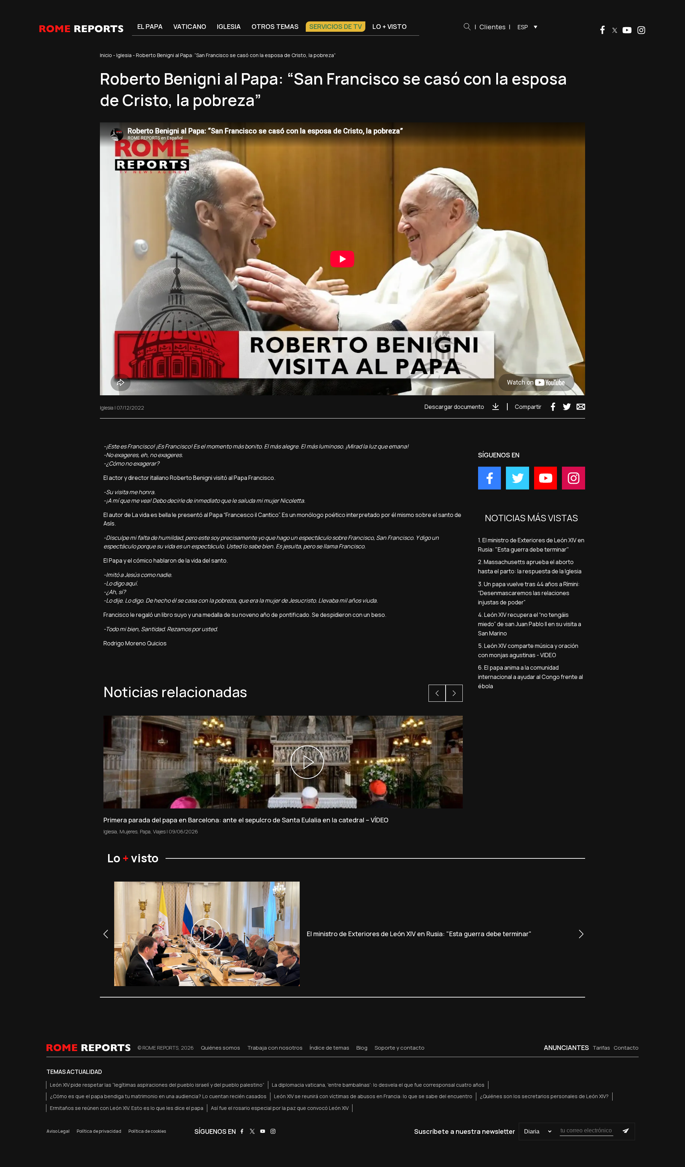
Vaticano (189, 26)
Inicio (106, 55)
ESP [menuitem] (523, 27)
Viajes (159, 831)
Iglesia (229, 26)
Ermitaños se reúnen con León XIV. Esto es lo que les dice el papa (126, 1108)
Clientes (493, 26)
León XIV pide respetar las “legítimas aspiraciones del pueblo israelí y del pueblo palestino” (157, 1084)
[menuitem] (525, 27)
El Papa (150, 26)
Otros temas (275, 26)
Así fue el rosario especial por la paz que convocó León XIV (280, 1108)
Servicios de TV (335, 26)
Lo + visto (389, 26)
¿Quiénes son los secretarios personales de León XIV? (544, 1096)
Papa (145, 831)
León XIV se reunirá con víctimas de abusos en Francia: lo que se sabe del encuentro (373, 1096)
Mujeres (128, 831)
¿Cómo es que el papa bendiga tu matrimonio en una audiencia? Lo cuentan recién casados (158, 1096)
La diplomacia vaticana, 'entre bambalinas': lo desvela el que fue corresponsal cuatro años (378, 1084)
